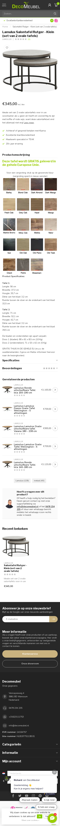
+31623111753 (16, 716)
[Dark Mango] (51, 184)
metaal (39, 480)
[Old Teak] (51, 244)
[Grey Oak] (23, 204)
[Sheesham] (37, 264)
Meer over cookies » (30, 820)
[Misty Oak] (23, 224)
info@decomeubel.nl (27, 506)
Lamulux (7, 39)
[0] (56, 5)
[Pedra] (23, 264)
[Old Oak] (23, 244)
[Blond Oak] (23, 192)
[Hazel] (37, 204)
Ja (40, 816)
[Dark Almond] (37, 192)
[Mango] (51, 204)
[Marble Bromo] (9, 224)
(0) (29, 39)
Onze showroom (30, 663)
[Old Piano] (37, 244)
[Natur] (51, 224)
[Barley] (9, 192)
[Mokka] (37, 224)
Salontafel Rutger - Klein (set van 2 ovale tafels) (35, 26)
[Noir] (9, 244)
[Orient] (9, 264)
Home (5, 26)
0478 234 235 (15, 707)
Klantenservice (30, 653)
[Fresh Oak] (9, 204)
